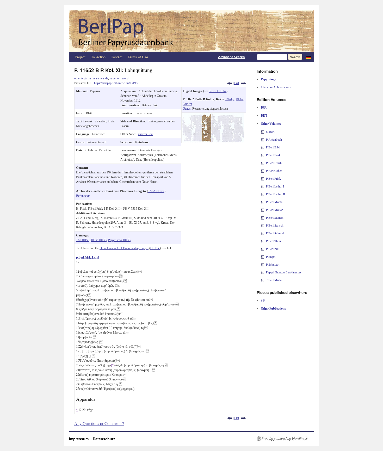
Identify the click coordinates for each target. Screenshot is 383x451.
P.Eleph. (271, 256)
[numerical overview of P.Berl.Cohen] (262, 170)
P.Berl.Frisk (273, 178)
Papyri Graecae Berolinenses (283, 272)
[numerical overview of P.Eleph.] (262, 256)
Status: (187, 108)
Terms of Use (138, 56)
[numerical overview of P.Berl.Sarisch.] (262, 225)
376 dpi (229, 99)
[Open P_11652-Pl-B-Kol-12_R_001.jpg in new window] (213, 115)
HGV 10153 (99, 240)
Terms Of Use (217, 91)
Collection (98, 56)
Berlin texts (83, 196)
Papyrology (268, 79)
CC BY (155, 248)
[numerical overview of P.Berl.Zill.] (262, 249)
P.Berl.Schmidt (275, 233)
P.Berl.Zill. (272, 249)
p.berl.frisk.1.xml (87, 257)
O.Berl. (270, 131)
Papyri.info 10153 (119, 240)
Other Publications (273, 308)
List (236, 83)
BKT (264, 115)
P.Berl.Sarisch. (275, 225)
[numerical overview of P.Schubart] (262, 264)
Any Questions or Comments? (99, 423)
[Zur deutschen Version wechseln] (308, 57)
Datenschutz (104, 438)
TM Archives (156, 191)
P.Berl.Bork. (273, 155)
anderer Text (145, 134)
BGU (264, 107)
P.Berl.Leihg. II (275, 194)
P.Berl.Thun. (274, 241)
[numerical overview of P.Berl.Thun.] (262, 241)
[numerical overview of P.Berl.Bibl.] (262, 147)
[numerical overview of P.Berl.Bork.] (262, 155)
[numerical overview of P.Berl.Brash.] (262, 163)
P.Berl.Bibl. (273, 147)
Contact (116, 56)
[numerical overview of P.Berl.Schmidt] (262, 233)
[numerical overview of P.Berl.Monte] (262, 202)
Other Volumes (271, 123)
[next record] (243, 83)
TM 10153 (82, 240)
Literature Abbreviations (276, 87)
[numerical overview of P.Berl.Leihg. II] (262, 194)
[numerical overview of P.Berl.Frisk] (262, 178)
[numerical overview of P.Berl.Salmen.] (262, 217)
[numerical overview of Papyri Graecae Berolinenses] (262, 272)
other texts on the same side (91, 78)
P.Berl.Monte (274, 202)
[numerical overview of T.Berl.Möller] (262, 280)
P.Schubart (272, 264)
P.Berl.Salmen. (275, 217)
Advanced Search (231, 57)
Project (80, 56)
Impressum (81, 438)
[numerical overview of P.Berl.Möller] (262, 210)
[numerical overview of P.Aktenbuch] (262, 139)
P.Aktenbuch (274, 139)
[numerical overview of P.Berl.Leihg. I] (262, 186)
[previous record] (229, 83)
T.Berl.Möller (274, 280)
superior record (119, 78)
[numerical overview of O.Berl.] (262, 131)
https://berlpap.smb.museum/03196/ (116, 83)
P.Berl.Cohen (274, 170)
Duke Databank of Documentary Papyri (124, 248)
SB (263, 300)
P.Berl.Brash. (274, 163)
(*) (113, 365)
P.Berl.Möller (274, 210)
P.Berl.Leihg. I (275, 186)
